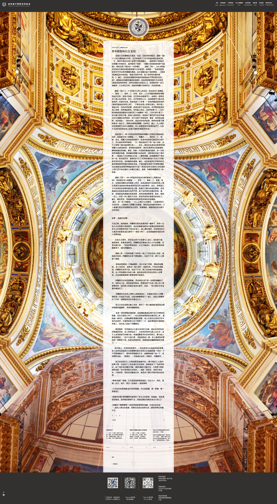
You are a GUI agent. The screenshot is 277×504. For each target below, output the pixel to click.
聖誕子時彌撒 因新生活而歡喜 (138, 430)
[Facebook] (4, 492)
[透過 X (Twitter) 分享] (116, 415)
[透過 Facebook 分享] (112, 415)
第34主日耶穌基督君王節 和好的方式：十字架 (161, 431)
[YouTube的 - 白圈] (4, 495)
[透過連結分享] (119, 415)
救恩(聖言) (109, 430)
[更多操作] (164, 47)
